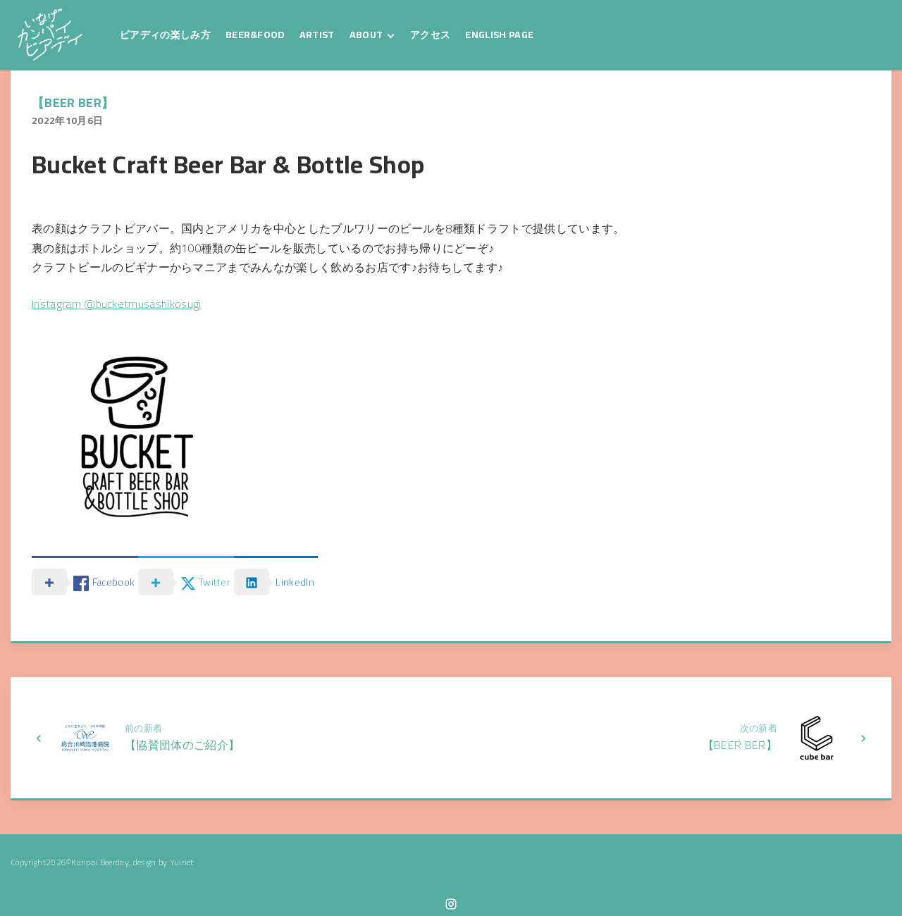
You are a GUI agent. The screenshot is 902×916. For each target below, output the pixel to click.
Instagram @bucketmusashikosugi (117, 303)
